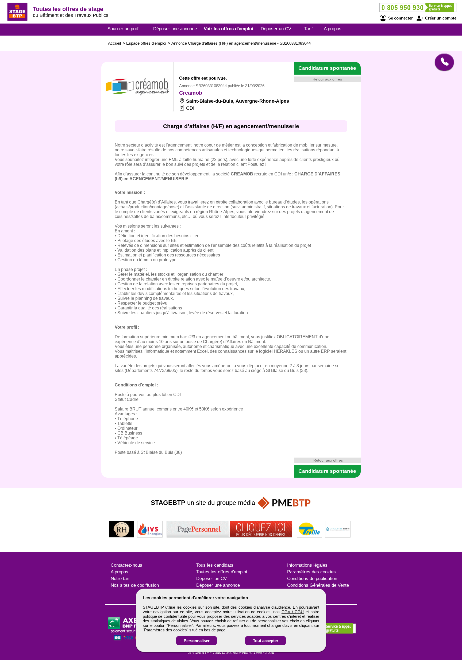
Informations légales (307, 565)
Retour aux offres (327, 79)
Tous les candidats (214, 565)
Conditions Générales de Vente (318, 585)
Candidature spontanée (327, 68)
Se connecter (400, 18)
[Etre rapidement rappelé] (442, 62)
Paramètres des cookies (311, 571)
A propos (332, 28)
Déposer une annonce (175, 28)
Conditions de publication (312, 578)
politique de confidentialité (165, 616)
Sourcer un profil (124, 28)
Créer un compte (440, 18)
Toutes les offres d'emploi (221, 571)
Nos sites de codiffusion (135, 585)
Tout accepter (265, 640)
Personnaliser (197, 640)
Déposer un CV (276, 28)
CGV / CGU (293, 611)
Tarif (308, 28)
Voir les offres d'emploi (228, 28)
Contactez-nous (126, 565)
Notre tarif (121, 578)
